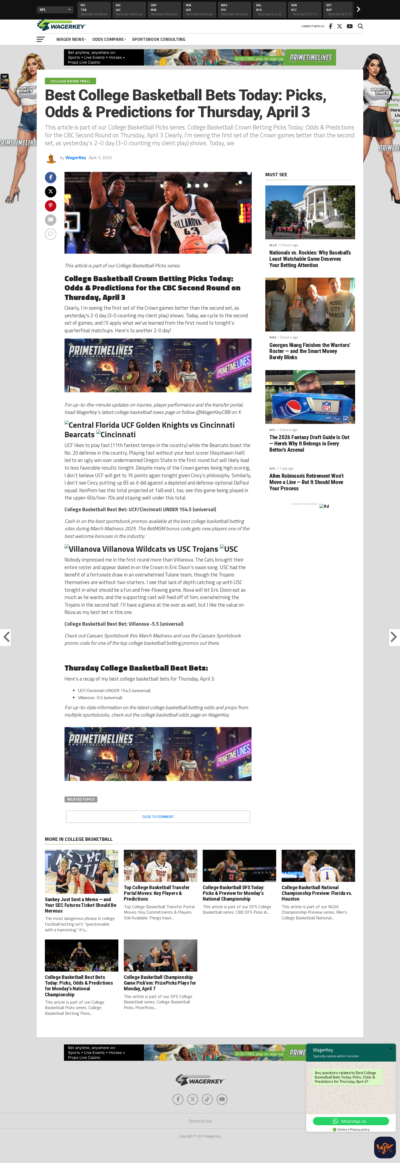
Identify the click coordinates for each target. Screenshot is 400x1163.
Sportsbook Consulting (158, 39)
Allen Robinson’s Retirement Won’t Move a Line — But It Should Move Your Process (306, 482)
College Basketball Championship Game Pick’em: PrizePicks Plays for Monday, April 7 (160, 983)
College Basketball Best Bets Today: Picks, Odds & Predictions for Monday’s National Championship (79, 985)
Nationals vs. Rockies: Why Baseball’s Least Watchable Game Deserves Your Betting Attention (310, 259)
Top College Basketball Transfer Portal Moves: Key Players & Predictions (157, 893)
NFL (272, 429)
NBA (272, 337)
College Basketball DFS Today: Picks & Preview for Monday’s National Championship (233, 893)
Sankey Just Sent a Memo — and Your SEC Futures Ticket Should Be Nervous (80, 905)
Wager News (70, 39)
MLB (273, 245)
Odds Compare (108, 39)
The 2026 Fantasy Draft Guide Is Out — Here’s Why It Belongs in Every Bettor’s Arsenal (309, 443)
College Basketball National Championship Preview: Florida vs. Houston (317, 893)
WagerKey (76, 157)
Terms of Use (200, 1121)
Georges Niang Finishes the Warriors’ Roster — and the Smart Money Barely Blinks (309, 351)
